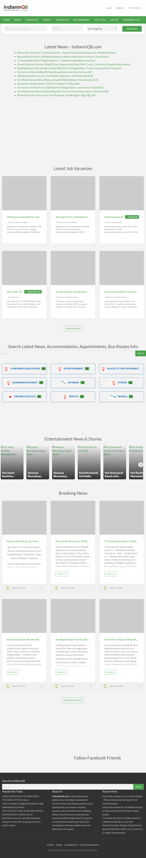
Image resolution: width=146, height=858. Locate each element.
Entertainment (73, 368)
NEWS (18, 20)
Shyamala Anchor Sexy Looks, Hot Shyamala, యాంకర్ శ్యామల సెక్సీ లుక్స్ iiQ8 (56, 95)
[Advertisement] (84, 7)
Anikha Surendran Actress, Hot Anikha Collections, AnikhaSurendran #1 (55, 75)
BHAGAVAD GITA (131, 20)
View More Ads (73, 328)
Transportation (13, 297)
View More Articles (73, 700)
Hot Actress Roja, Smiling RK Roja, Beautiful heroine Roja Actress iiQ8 (54, 72)
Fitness (122, 382)
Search (133, 29)
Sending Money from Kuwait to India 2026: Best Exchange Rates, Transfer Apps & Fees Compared (69, 68)
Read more (62, 574)
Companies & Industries (25, 368)
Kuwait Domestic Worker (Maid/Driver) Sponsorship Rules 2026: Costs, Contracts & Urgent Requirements (73, 64)
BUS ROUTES (62, 20)
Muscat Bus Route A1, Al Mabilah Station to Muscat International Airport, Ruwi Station (63, 56)
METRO (114, 20)
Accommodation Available (18, 222)
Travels (122, 396)
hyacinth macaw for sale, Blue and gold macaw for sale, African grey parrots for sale (21, 822)
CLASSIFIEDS (31, 20)
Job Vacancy (60, 297)
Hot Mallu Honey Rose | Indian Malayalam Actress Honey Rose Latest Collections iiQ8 (63, 91)
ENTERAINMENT (81, 20)
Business (73, 382)
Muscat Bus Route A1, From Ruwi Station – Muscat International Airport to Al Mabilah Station (66, 52)
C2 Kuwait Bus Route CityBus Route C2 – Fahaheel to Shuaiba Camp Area (56, 60)
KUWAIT (47, 20)
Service (73, 396)
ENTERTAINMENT (89, 844)
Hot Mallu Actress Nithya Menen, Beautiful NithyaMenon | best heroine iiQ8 (57, 79)
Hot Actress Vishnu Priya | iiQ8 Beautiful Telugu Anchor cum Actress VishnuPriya (60, 87)
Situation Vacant (72, 297)
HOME (6, 20)
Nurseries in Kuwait (25, 382)
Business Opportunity (113, 222)
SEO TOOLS (100, 20)
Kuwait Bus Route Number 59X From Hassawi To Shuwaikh (48, 83)
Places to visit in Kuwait (123, 368)
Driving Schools (25, 396)
